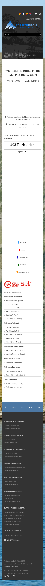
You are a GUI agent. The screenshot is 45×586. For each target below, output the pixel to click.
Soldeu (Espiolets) (12, 311)
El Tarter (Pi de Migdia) (14, 308)
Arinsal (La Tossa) (12, 338)
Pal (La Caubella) (12, 327)
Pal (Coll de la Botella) (14, 335)
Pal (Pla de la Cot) (12, 331)
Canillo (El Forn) (12, 315)
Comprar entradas (10, 440)
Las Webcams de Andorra (14, 55)
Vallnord (31, 55)
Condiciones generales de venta (16, 573)
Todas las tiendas (10, 482)
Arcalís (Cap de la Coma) (15, 354)
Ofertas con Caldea (10, 443)
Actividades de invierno (12, 429)
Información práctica (11, 470)
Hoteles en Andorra (10, 454)
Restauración (9, 498)
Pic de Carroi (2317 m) (14, 383)
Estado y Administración (12, 524)
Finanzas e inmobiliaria (12, 496)
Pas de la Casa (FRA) (14, 371)
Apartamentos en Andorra (12, 457)
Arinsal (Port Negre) (13, 342)
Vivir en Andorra (17, 53)
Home (6, 53)
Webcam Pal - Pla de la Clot (15, 57)
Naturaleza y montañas (12, 518)
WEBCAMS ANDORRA (12, 292)
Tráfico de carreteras (13, 387)
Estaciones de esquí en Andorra (15, 468)
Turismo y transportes (11, 501)
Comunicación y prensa (12, 521)
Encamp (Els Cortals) (14, 319)
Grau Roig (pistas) (13, 304)
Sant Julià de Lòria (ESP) (15, 375)
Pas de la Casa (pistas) (14, 301)
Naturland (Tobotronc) (14, 363)
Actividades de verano (11, 426)
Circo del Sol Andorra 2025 (13, 535)
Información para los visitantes (14, 512)
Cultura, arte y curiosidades (13, 515)
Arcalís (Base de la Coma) (16, 350)
